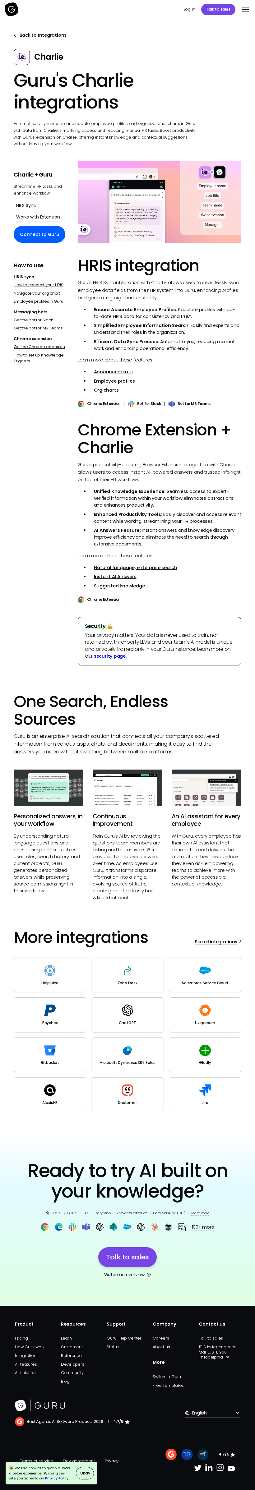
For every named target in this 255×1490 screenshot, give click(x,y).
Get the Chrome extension (39, 347)
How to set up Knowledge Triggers (39, 358)
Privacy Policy (56, 1478)
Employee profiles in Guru (38, 301)
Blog (65, 1381)
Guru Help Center (124, 1338)
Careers (161, 1338)
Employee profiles (114, 381)
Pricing (21, 1338)
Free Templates (168, 1385)
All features (26, 1364)
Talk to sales (218, 9)
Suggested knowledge (119, 586)
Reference (71, 1356)
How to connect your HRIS (38, 285)
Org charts (106, 390)
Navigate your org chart (37, 293)
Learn (66, 1338)
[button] (244, 9)
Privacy (111, 1461)
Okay (85, 1473)
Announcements (113, 372)
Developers (72, 1364)
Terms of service (36, 1461)
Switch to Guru (167, 1377)
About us (161, 1347)
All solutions (26, 1373)
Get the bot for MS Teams (38, 328)
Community (72, 1373)
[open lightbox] (159, 202)
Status (113, 1347)
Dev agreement (79, 1461)
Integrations (26, 1356)
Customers (72, 1347)
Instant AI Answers (115, 576)
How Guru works (31, 1347)
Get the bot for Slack (33, 320)
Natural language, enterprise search (135, 567)
